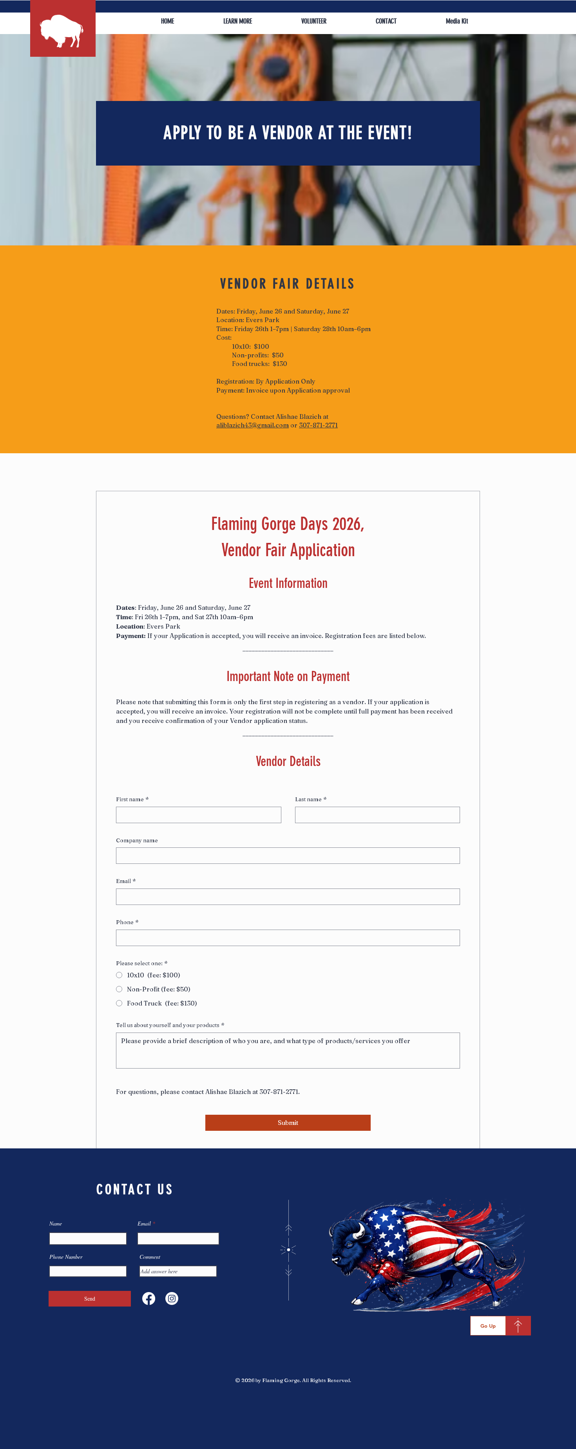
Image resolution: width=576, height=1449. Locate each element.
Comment (149, 1257)
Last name (311, 799)
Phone (127, 922)
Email (126, 881)
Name (55, 1223)
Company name (137, 840)
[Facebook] (148, 1298)
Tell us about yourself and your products (170, 1025)
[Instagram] (171, 1298)
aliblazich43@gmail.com (252, 425)
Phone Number (65, 1257)
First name (132, 799)
